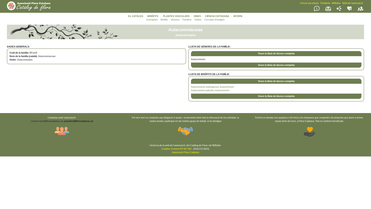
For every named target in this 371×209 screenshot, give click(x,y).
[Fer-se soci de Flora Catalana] (360, 10)
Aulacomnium (227, 87)
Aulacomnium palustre (202, 90)
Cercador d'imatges (214, 19)
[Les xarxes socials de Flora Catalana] (339, 10)
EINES (197, 16)
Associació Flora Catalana (185, 152)
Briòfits (164, 19)
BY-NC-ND (176, 149)
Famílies (187, 19)
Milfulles (336, 3)
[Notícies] (317, 10)
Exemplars (152, 19)
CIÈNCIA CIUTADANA (217, 16)
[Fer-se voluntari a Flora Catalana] (349, 10)
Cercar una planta (309, 3)
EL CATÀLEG (135, 16)
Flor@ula (325, 3)
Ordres (197, 19)
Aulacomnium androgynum (205, 87)
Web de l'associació (352, 3)
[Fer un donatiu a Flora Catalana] (328, 10)
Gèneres (175, 19)
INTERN (237, 16)
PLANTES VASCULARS (176, 16)
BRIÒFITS (153, 16)
